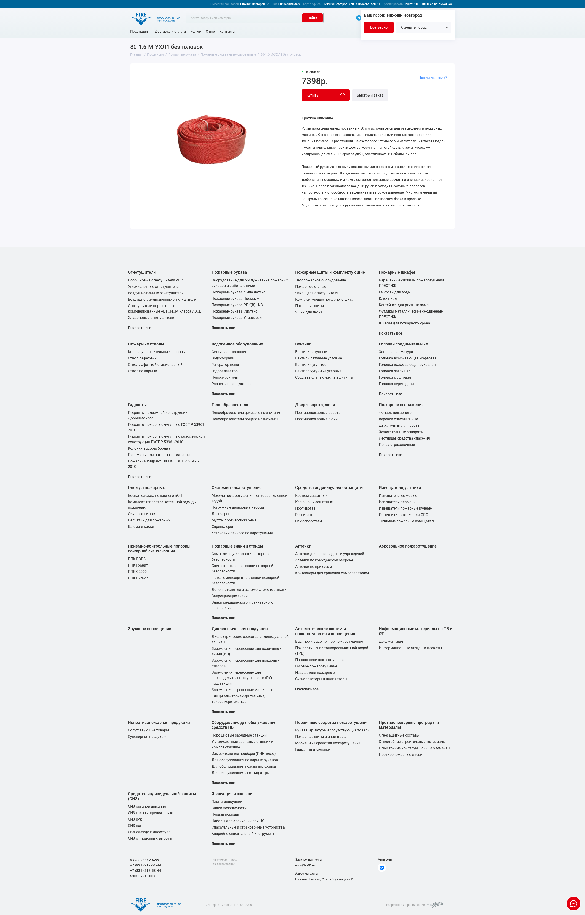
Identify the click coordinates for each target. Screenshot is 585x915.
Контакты (227, 32)
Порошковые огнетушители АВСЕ (156, 280)
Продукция (139, 32)
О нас (210, 32)
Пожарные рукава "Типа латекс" (239, 292)
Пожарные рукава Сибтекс (234, 311)
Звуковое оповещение (149, 628)
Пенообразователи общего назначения (245, 419)
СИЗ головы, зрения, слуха (150, 813)
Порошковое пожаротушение (320, 660)
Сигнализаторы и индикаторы (321, 679)
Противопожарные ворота (317, 412)
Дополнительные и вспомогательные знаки (249, 589)
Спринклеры (222, 526)
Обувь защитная (142, 514)
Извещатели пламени (397, 502)
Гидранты (137, 404)
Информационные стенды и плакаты (410, 648)
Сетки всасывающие (229, 352)
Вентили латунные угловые (318, 358)
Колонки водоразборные (149, 448)
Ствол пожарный (142, 371)
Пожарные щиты (309, 306)
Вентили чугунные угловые (318, 371)
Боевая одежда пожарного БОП (155, 495)
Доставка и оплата (170, 32)
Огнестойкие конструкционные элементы (414, 748)
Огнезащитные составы (399, 735)
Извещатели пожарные (315, 672)
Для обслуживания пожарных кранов (244, 766)
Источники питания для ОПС (403, 515)
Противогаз (305, 508)
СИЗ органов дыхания (147, 806)
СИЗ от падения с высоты (150, 838)
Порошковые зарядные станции (239, 735)
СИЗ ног (135, 825)
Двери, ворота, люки (315, 404)
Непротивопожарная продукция (159, 722)
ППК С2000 (137, 572)
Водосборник (223, 358)
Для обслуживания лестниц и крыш (242, 773)
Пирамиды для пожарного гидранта (159, 455)
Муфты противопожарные (234, 520)
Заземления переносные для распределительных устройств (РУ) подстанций (242, 678)
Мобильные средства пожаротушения (328, 743)
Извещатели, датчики (400, 487)
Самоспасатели (308, 521)
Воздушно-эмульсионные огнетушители (162, 299)
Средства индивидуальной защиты (329, 487)
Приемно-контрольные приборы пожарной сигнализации (159, 548)
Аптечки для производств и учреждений (329, 554)
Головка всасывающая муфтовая (408, 358)
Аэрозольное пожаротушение (408, 546)
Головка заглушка (394, 371)
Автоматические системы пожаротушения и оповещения (325, 631)
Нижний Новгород (237, 4)
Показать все (139, 328)
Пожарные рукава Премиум (235, 298)
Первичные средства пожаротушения (332, 722)
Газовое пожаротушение (316, 666)
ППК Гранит (138, 565)
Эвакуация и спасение (233, 793)
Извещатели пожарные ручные (405, 508)
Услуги (195, 32)
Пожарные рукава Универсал (237, 318)
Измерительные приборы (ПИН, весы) (244, 753)
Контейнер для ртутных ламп (404, 305)
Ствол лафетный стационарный (155, 364)
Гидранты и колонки (312, 749)
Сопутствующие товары (148, 730)
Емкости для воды (395, 292)
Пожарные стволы (146, 344)
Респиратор (305, 515)
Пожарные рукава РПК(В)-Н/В (237, 305)
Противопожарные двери (400, 754)
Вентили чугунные (310, 364)
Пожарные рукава (229, 272)
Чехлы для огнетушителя (316, 293)
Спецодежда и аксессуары (150, 832)
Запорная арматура (396, 352)
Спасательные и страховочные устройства (248, 827)
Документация (391, 641)
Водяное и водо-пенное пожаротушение (329, 641)
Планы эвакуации (227, 801)
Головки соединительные (403, 344)
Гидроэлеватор (225, 371)
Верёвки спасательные (398, 419)
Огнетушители (142, 272)
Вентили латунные (311, 352)
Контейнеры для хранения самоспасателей (332, 573)
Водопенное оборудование (237, 344)
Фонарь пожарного (395, 412)
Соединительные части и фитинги (324, 377)
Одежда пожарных (146, 487)
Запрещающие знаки (230, 596)
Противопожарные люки (316, 419)
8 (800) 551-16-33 (144, 860)
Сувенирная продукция (148, 736)
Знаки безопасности (229, 808)
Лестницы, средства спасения (404, 438)
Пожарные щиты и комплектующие (330, 272)
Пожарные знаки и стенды (237, 546)
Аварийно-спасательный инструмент (243, 833)
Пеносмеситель (225, 377)
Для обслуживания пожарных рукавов (245, 760)
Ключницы (388, 298)
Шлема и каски (141, 526)
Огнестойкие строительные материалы (412, 742)
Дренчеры (220, 514)
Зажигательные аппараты (401, 432)
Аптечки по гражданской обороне (324, 560)
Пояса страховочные (397, 445)
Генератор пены (225, 364)
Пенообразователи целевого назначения (246, 412)
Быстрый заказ (370, 95)
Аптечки (303, 546)
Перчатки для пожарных (149, 520)
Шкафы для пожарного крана (404, 323)
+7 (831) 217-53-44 (145, 871)
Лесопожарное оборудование (320, 280)
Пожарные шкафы (397, 272)
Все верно (379, 27)
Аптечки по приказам (313, 566)
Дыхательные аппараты (399, 425)
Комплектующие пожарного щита (324, 299)
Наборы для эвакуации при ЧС (238, 821)
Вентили (303, 344)
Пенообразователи (230, 404)
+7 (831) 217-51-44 (145, 865)
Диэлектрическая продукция (240, 628)
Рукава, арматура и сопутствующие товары (332, 730)
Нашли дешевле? (433, 78)
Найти (312, 18)
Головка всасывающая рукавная (407, 364)
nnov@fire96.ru (290, 3)
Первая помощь (225, 814)
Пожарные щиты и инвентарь (320, 736)
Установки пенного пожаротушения (242, 533)
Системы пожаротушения (237, 487)
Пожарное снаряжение (401, 404)
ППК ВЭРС (137, 559)
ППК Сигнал (138, 578)
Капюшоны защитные (314, 502)
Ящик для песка (309, 312)
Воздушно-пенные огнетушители (155, 293)
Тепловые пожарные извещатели (407, 521)
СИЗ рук (135, 819)
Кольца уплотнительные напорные (157, 352)
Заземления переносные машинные (242, 690)
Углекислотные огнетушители (153, 286)
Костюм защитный (311, 495)
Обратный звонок (142, 875)
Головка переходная (396, 384)
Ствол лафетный (142, 358)
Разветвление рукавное (232, 384)
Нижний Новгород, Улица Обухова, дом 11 (351, 4)
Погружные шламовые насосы (238, 507)
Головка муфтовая (395, 377)
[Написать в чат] (573, 903)
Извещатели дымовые (398, 495)
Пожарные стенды (311, 286)
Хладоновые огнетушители (151, 318)
